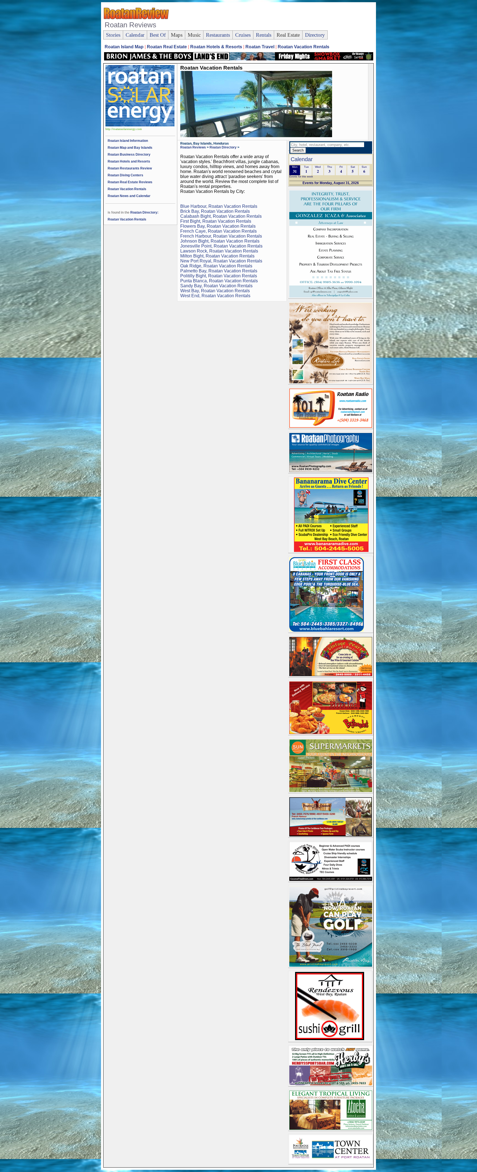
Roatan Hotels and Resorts (129, 161)
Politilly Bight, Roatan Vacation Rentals (218, 275)
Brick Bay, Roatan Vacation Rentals (215, 211)
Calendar (135, 35)
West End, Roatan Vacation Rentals (215, 295)
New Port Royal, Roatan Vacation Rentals (221, 261)
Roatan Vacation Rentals (127, 189)
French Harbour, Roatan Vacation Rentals (221, 236)
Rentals (263, 35)
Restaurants (218, 35)
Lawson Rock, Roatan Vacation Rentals (219, 251)
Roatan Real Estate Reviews (130, 182)
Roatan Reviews (193, 147)
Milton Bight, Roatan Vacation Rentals (217, 256)
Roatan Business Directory (129, 154)
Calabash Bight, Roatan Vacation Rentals (221, 216)
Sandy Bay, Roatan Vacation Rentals (216, 285)
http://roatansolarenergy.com (123, 129)
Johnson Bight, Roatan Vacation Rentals (219, 241)
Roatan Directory (223, 147)
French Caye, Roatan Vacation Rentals (218, 231)
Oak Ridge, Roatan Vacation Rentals (216, 266)
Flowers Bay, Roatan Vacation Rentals (218, 226)
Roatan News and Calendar (129, 196)
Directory (315, 35)
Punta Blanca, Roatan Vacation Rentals (219, 280)
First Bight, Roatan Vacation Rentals (215, 221)
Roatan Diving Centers (125, 175)
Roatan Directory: (144, 212)
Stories (113, 35)
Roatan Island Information (128, 141)
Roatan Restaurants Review (130, 168)
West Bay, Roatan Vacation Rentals (215, 290)
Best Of (158, 35)
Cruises (243, 35)
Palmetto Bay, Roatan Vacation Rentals (218, 271)
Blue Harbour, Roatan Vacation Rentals (218, 206)
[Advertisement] (272, 16)
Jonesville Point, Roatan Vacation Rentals (221, 246)
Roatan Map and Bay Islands (130, 148)
